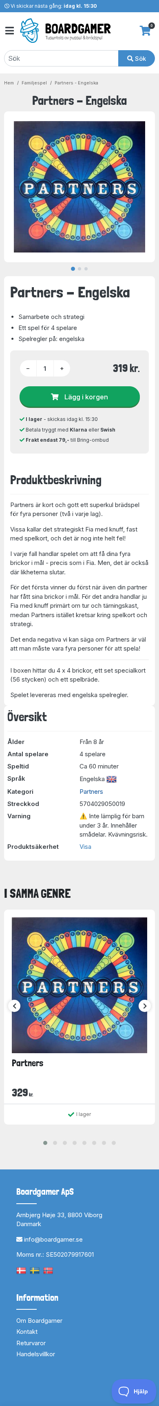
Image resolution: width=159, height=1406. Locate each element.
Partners (91, 791)
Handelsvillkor (35, 1354)
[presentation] (14, 1006)
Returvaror (31, 1343)
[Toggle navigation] (9, 31)
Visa (85, 846)
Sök (139, 58)
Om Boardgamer (39, 1320)
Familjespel (34, 83)
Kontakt (27, 1331)
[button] (45, 1143)
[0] (145, 30)
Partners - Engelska (76, 83)
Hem (9, 83)
